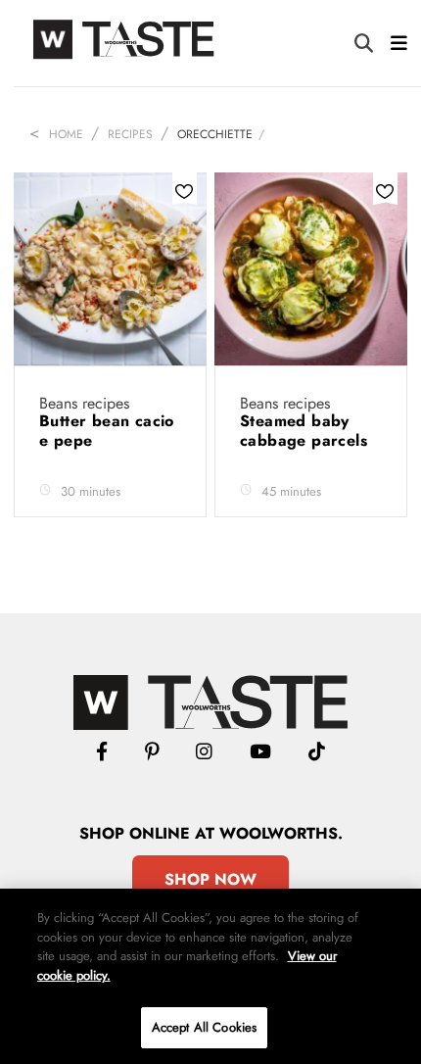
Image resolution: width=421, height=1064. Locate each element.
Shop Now (210, 879)
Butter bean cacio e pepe (106, 431)
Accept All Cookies (204, 1027)
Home (66, 134)
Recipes (130, 134)
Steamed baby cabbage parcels (306, 431)
